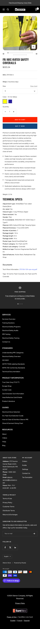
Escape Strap (6, 386)
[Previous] (4, 54)
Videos (4, 438)
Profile (24, 465)
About (4, 434)
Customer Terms (8, 507)
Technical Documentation (11, 372)
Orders (24, 461)
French (19, 620)
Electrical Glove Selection (11, 412)
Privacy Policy (7, 503)
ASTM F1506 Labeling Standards (13, 364)
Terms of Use (7, 499)
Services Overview (8, 319)
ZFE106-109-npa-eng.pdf (28, 269)
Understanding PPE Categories (13, 353)
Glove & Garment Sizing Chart (12, 423)
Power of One (12, 617)
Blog (3, 445)
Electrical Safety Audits (10, 330)
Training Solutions (8, 323)
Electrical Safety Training (10, 338)
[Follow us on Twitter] (10, 547)
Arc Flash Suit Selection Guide (12, 416)
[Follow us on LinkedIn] (15, 547)
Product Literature (8, 401)
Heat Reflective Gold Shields (12, 397)
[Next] (36, 54)
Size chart (33, 86)
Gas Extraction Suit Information (13, 394)
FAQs (4, 442)
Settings (25, 469)
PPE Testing (6, 334)
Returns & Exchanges (10, 515)
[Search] (8, 9)
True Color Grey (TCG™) (10, 382)
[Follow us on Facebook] (5, 547)
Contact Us (6, 342)
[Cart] (36, 9)
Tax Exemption (27, 477)
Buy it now (20, 126)
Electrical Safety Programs (11, 327)
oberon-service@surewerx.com (10, 480)
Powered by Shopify (20, 563)
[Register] (34, 533)
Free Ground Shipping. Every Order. (20, 3)
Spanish (27, 620)
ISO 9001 (5, 360)
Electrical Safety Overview (11, 356)
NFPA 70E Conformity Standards (13, 368)
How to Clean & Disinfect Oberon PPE (15, 419)
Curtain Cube (6, 390)
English (6, 556)
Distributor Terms (9, 511)
